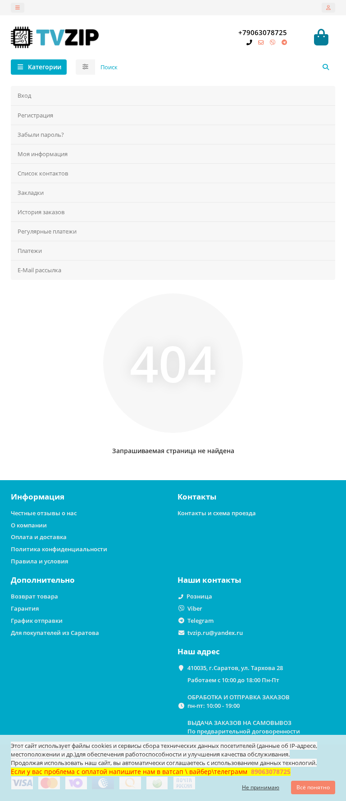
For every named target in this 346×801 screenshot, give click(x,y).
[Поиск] (326, 67)
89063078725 (271, 771)
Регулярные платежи (47, 231)
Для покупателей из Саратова (55, 633)
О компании (29, 525)
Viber (194, 608)
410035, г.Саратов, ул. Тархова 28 (235, 668)
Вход (24, 95)
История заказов (41, 212)
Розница (199, 596)
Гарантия (25, 608)
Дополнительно (43, 580)
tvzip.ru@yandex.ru (215, 633)
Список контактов (43, 173)
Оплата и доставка (39, 537)
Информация (37, 496)
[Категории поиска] (85, 67)
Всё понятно (313, 787)
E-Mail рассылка (39, 270)
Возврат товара (34, 596)
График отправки (37, 620)
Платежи (30, 251)
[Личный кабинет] (328, 8)
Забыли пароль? (41, 134)
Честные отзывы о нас (44, 513)
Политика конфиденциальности (59, 549)
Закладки (31, 193)
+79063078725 (262, 32)
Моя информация (43, 154)
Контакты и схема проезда (217, 513)
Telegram (200, 620)
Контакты (197, 496)
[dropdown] (17, 8)
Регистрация (35, 115)
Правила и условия (39, 561)
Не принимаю (260, 787)
